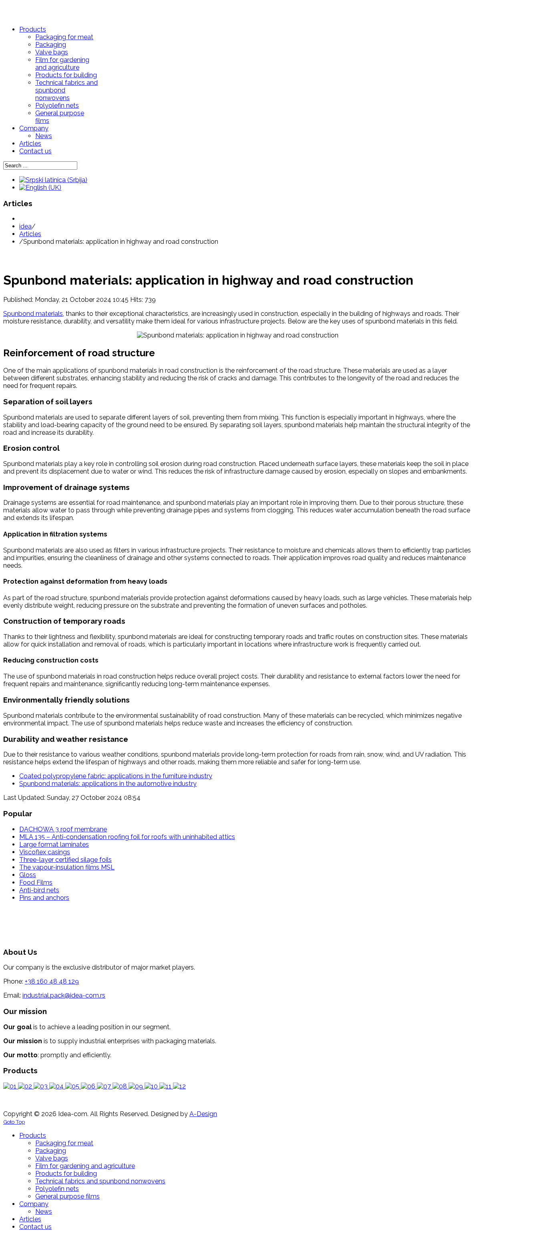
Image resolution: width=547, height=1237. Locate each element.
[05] (73, 1086)
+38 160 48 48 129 (52, 981)
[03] (41, 1086)
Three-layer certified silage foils (65, 859)
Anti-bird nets (39, 890)
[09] (137, 1086)
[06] (89, 1086)
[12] (179, 1086)
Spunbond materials (33, 313)
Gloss (27, 875)
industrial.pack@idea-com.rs (63, 995)
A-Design (203, 1114)
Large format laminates (54, 844)
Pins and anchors (44, 898)
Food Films (35, 882)
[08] (121, 1086)
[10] (152, 1086)
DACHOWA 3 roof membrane (63, 829)
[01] (10, 1086)
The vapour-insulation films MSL (67, 867)
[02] (26, 1086)
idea (25, 226)
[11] (166, 1086)
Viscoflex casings (44, 852)
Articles (30, 234)
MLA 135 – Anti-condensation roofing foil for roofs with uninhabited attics (127, 837)
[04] (57, 1086)
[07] (105, 1086)
